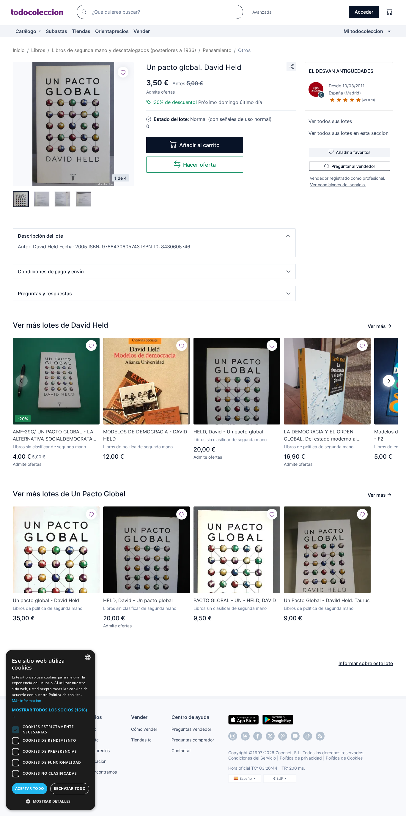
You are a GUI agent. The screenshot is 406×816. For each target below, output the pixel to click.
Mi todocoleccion (363, 31)
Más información (26, 700)
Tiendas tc (141, 739)
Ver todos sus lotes (330, 121)
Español (247, 778)
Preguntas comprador (192, 739)
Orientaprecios (112, 31)
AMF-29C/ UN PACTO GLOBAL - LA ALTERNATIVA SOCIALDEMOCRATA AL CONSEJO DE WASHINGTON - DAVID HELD (53, 435)
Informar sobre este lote (366, 663)
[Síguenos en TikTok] (307, 736)
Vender (141, 31)
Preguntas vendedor (191, 729)
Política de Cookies (344, 757)
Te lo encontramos (99, 771)
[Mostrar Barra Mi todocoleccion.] (389, 31)
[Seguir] (123, 72)
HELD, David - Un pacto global (228, 432)
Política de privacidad (301, 757)
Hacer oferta (199, 165)
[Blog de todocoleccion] (320, 736)
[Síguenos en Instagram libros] (245, 736)
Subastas (56, 31)
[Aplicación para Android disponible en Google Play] (277, 719)
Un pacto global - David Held (46, 600)
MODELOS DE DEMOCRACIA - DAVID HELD (145, 435)
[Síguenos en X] (270, 736)
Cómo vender (144, 729)
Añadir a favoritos (353, 152)
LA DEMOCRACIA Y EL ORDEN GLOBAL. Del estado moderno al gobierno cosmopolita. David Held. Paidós (323, 435)
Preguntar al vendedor (353, 166)
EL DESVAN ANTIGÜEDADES (341, 71)
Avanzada (262, 12)
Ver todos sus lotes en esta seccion (348, 133)
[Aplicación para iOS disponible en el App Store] (243, 719)
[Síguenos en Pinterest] (282, 736)
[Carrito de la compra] (389, 12)
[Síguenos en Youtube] (295, 736)
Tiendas (81, 31)
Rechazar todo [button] (70, 788)
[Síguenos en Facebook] (257, 736)
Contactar (181, 750)
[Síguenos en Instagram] (232, 736)
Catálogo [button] (26, 31)
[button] (154, 235)
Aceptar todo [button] (29, 788)
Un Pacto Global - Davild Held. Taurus (326, 600)
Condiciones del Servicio (252, 757)
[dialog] (50, 730)
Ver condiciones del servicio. (338, 184)
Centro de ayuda (190, 717)
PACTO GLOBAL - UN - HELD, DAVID (234, 600)
